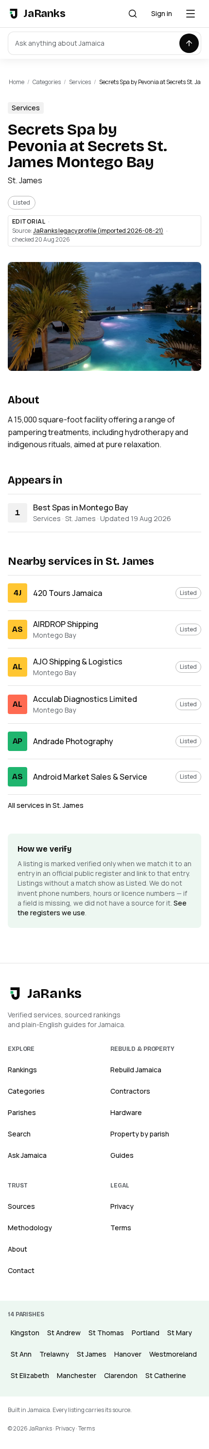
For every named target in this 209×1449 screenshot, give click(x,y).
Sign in (161, 13)
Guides (122, 1155)
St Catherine (165, 1375)
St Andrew (64, 1332)
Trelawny (54, 1354)
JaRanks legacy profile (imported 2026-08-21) (98, 231)
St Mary (179, 1332)
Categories (47, 82)
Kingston (25, 1332)
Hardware (126, 1112)
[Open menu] (190, 13)
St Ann (21, 1354)
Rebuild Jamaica (135, 1069)
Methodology (30, 1227)
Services (80, 82)
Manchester (76, 1375)
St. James (25, 180)
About (17, 1249)
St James (91, 1354)
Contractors (130, 1091)
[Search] (132, 13)
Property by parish (139, 1133)
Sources (21, 1206)
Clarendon (121, 1375)
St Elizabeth (30, 1375)
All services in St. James (46, 805)
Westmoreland (173, 1354)
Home (16, 82)
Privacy (122, 1206)
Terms (120, 1227)
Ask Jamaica (27, 1155)
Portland (145, 1332)
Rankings (22, 1069)
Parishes (22, 1112)
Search (19, 1133)
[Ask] (189, 43)
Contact (21, 1270)
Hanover (127, 1354)
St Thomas (106, 1332)
